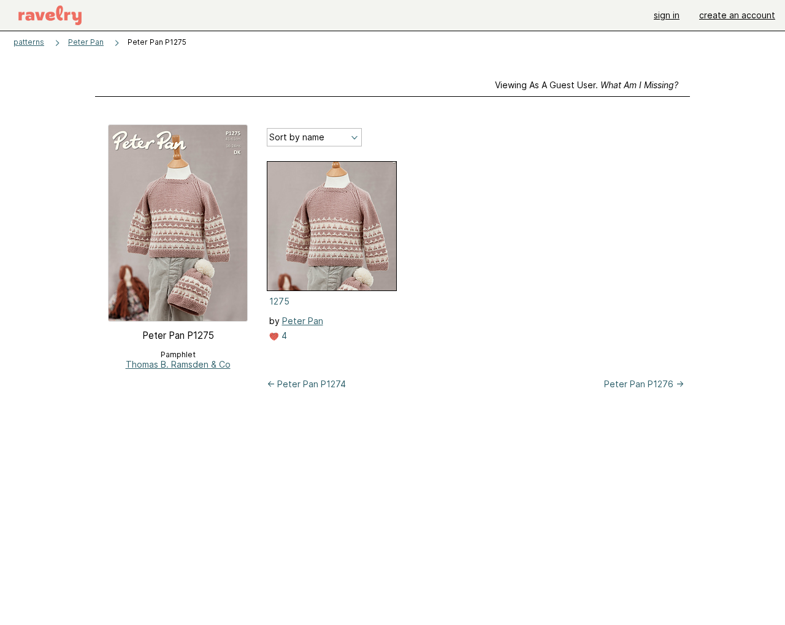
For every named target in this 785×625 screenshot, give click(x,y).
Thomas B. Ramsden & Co (178, 364)
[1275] (332, 226)
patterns (28, 42)
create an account (737, 15)
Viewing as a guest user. (586, 85)
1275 (279, 301)
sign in (667, 15)
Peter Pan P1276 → (644, 384)
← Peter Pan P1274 (306, 384)
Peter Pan (86, 42)
